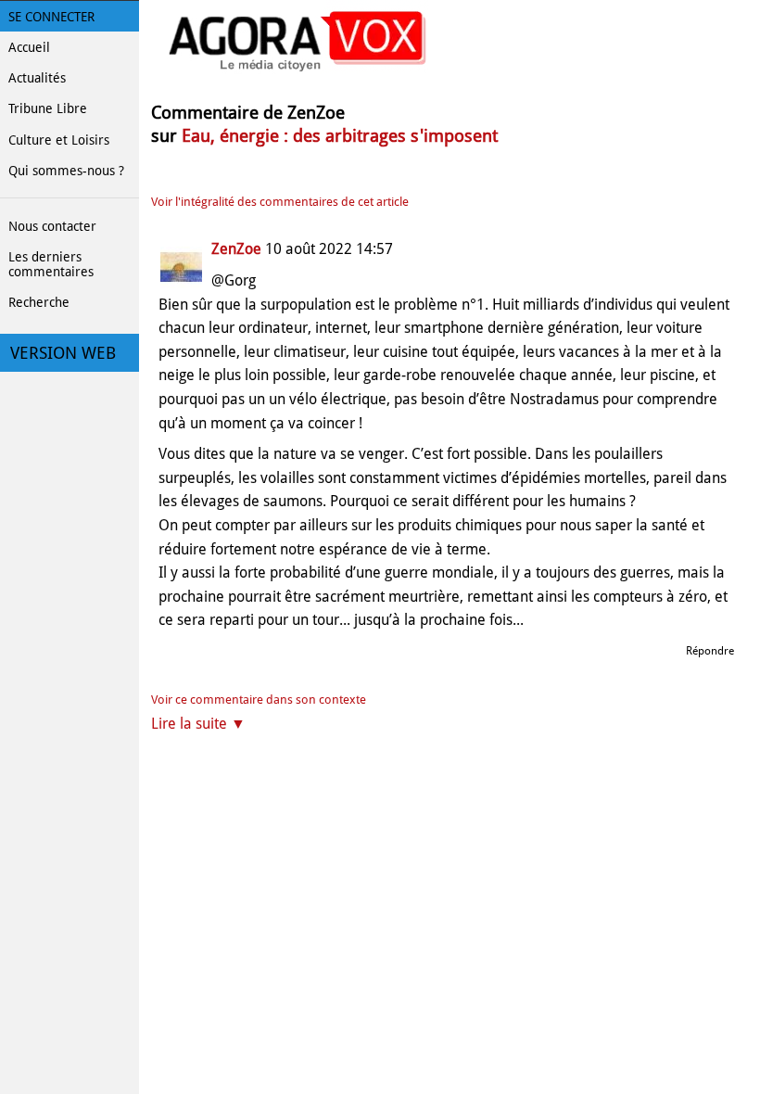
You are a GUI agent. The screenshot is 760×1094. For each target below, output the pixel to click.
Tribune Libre (47, 108)
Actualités (37, 77)
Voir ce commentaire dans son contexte (258, 699)
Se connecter (51, 16)
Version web (63, 353)
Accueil (29, 47)
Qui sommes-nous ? (66, 170)
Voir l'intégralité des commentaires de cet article (280, 202)
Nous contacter (52, 226)
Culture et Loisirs (58, 140)
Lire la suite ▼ (198, 723)
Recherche (39, 302)
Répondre (710, 650)
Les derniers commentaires (51, 264)
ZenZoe (236, 249)
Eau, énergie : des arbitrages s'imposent (340, 136)
